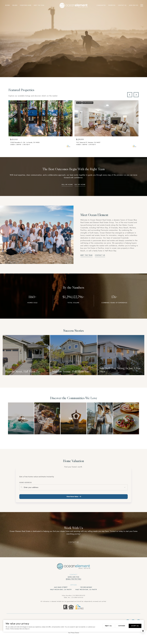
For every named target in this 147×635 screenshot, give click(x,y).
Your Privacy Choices (73, 633)
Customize (121, 626)
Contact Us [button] (100, 255)
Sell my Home (67, 185)
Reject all (108, 626)
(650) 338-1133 (73, 577)
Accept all (135, 626)
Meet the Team (86, 255)
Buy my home (80, 185)
